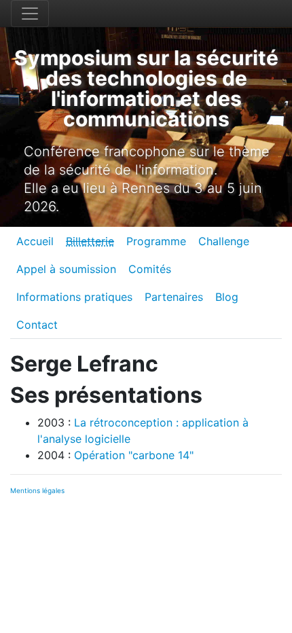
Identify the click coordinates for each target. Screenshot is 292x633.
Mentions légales (37, 490)
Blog (226, 297)
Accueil (35, 241)
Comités (149, 269)
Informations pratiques (74, 297)
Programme (156, 241)
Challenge (223, 241)
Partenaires (174, 297)
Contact (37, 324)
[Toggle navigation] (30, 13)
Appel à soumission (66, 269)
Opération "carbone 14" (134, 455)
